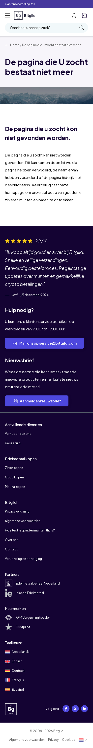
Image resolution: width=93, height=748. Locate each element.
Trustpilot (23, 627)
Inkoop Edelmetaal (30, 593)
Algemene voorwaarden (22, 521)
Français (17, 680)
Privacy (53, 740)
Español (17, 689)
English (16, 661)
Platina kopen (15, 487)
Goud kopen (14, 477)
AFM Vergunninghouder (33, 617)
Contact (11, 549)
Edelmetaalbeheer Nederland (38, 583)
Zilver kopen (14, 468)
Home (14, 45)
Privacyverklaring (17, 511)
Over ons (11, 540)
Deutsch (18, 671)
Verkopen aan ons (18, 434)
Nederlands (20, 652)
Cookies (68, 740)
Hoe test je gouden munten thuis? (30, 530)
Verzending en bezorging (23, 559)
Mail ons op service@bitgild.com (48, 343)
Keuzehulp (13, 443)
